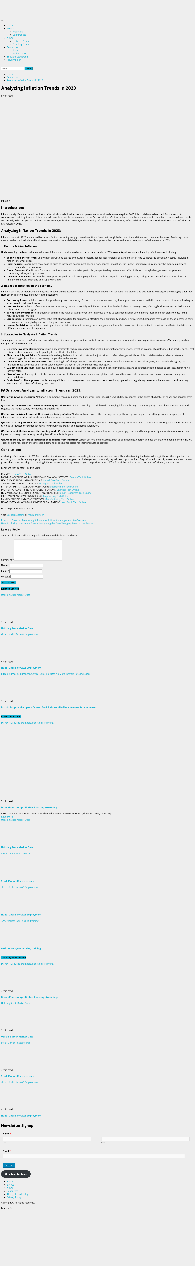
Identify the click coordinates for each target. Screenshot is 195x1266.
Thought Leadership (18, 56)
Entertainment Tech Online (63, 486)
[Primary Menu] (2, 20)
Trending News (21, 44)
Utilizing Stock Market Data (15, 594)
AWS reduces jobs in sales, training (20, 920)
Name (5, 565)
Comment (7, 559)
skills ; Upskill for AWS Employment (20, 634)
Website (5, 576)
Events (10, 28)
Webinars (18, 31)
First (4, 1143)
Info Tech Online (23, 474)
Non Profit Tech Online (74, 502)
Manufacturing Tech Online (59, 499)
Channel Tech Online (68, 489)
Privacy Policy (14, 59)
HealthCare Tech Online (56, 480)
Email (5, 570)
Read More (7, 816)
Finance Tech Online (80, 477)
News (10, 37)
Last (103, 1143)
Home (10, 25)
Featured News (21, 41)
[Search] (2, 65)
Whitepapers (19, 53)
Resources (12, 47)
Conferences (19, 34)
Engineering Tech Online (56, 496)
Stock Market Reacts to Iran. (16, 853)
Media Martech (36, 514)
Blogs (15, 50)
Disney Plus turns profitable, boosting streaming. (27, 722)
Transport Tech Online (51, 483)
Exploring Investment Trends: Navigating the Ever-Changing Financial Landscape (47, 523)
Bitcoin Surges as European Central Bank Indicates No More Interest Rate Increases (46, 673)
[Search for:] (13, 68)
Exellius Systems (15, 514)
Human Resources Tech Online (75, 492)
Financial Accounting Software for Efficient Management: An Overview (43, 520)
